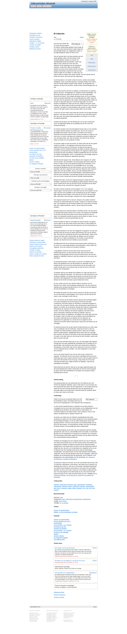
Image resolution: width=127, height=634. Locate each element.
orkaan (70, 488)
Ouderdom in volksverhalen (37, 242)
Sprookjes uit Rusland (37, 216)
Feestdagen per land (51, 615)
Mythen (31, 160)
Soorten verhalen (34, 39)
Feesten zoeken (50, 621)
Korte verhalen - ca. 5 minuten (63, 525)
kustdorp (82, 486)
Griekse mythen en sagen (36, 240)
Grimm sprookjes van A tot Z (37, 150)
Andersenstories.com (68, 621)
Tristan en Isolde (39, 135)
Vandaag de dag (47, 6)
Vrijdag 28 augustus (68, 614)
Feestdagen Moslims (51, 616)
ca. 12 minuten (57, 39)
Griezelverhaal (92, 66)
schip (87, 488)
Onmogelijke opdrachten (36, 248)
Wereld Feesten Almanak (52, 610)
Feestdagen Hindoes (51, 620)
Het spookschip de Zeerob (74, 475)
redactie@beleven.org (35, 606)
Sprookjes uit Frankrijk (37, 123)
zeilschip (56, 484)
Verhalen (33, 6)
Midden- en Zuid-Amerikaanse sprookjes (91, 38)
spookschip (75, 486)
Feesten (39, 6)
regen (70, 486)
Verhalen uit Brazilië (36, 99)
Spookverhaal (91, 70)
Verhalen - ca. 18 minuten (36, 43)
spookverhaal (81, 484)
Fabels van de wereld (35, 246)
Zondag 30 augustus (68, 616)
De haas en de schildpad (36, 158)
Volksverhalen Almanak (34, 610)
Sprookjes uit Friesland (36, 156)
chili (90, 488)
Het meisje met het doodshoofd (73, 552)
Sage (91, 59)
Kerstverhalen (33, 152)
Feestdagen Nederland (51, 613)
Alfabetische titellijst (35, 41)
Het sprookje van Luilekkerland (73, 577)
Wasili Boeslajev (39, 227)
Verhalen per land (33, 617)
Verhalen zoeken (34, 47)
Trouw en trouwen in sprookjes (66, 586)
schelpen (79, 488)
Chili (92, 55)
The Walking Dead (59, 539)
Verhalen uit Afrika (34, 250)
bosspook (70, 484)
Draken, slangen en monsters (38, 254)
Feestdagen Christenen (51, 617)
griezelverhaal (90, 486)
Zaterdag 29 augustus (68, 615)
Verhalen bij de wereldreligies (40, 181)
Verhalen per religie (33, 618)
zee (84, 488)
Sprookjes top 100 (34, 35)
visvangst (64, 488)
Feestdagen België (50, 614)
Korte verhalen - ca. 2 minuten (63, 530)
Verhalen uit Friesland (60, 528)
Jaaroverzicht (66, 617)
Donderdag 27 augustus (69, 613)
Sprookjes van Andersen (35, 614)
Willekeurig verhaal (35, 49)
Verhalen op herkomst (35, 37)
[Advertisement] (63, 20)
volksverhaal (57, 486)
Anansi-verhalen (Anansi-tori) (38, 244)
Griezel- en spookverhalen (37, 148)
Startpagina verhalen (35, 33)
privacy (95, 606)
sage (75, 484)
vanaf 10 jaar (62, 501)
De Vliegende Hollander (36, 164)
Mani (39, 111)
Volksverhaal (91, 62)
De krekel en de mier (35, 154)
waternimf (65, 486)
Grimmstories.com (67, 620)
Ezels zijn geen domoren (36, 256)
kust (93, 488)
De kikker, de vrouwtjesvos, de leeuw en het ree (70, 561)
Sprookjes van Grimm (34, 615)
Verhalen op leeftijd (35, 45)
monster (56, 490)
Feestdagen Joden (50, 618)
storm (59, 488)
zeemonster (63, 484)
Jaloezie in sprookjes (35, 252)
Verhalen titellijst (33, 620)
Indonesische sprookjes (68, 567)
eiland (74, 488)
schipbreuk (89, 484)
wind (55, 488)
